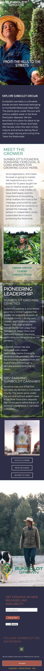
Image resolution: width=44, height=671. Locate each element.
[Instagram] (21, 649)
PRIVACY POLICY (25, 668)
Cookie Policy (13, 668)
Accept (22, 663)
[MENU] (41, 3)
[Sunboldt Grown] (14, 3)
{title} (34, 668)
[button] (22, 460)
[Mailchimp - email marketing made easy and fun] (12, 625)
